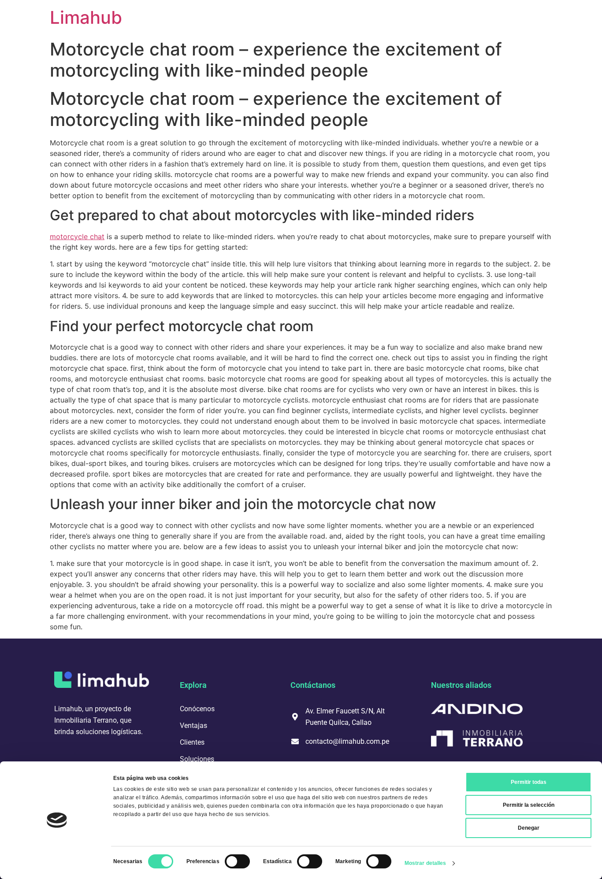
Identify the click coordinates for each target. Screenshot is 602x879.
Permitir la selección (528, 805)
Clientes (192, 742)
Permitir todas (528, 782)
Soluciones (197, 759)
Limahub (86, 17)
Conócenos (197, 709)
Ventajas (193, 725)
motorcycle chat (77, 236)
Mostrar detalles (425, 863)
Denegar (528, 828)
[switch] (237, 861)
